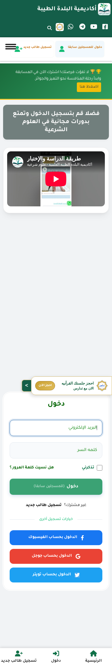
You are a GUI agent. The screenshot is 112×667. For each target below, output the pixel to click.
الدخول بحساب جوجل (52, 556)
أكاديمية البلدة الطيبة (66, 9)
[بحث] (49, 32)
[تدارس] (60, 27)
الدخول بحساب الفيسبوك (52, 537)
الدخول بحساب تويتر (52, 575)
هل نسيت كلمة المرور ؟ (32, 468)
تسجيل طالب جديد (44, 505)
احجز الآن (45, 385)
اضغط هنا (89, 87)
